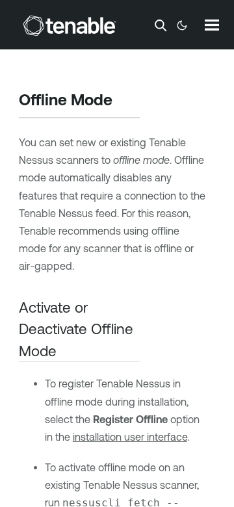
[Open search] (160, 25)
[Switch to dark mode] (182, 25)
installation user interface (130, 437)
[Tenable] (69, 25)
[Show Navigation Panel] (212, 24)
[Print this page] (123, 101)
